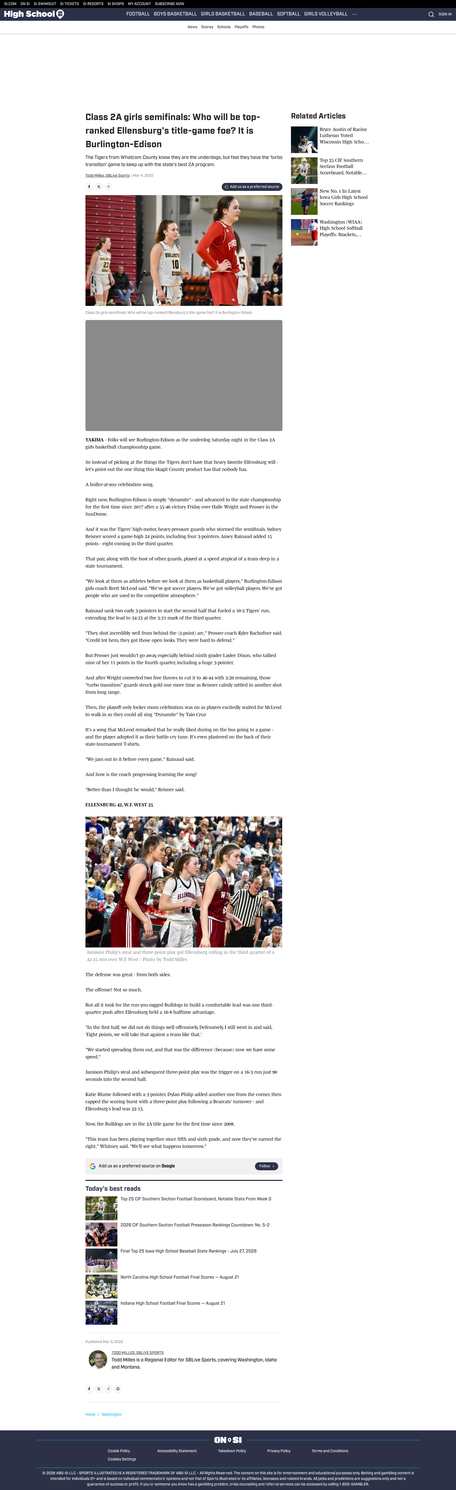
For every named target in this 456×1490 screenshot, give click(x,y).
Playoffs (241, 27)
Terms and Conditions (330, 1451)
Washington (112, 1415)
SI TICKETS (69, 4)
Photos (258, 27)
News (192, 27)
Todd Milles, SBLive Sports (107, 176)
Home (90, 1415)
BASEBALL (261, 14)
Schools (224, 27)
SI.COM (10, 4)
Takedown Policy (232, 1451)
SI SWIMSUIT (45, 4)
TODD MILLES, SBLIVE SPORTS (138, 1353)
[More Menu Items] (355, 14)
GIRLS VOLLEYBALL (326, 14)
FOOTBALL (138, 14)
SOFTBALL (288, 14)
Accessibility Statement (177, 1451)
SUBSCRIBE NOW (169, 4)
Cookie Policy (119, 1451)
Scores (207, 27)
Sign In (445, 15)
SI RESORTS (93, 4)
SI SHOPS (116, 4)
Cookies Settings (122, 1460)
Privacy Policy (278, 1451)
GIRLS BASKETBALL (223, 14)
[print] (118, 1389)
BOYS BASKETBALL (175, 14)
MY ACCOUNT (139, 4)
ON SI (25, 4)
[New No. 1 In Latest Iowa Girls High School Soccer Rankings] (331, 201)
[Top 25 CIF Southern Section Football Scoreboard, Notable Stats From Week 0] (331, 170)
